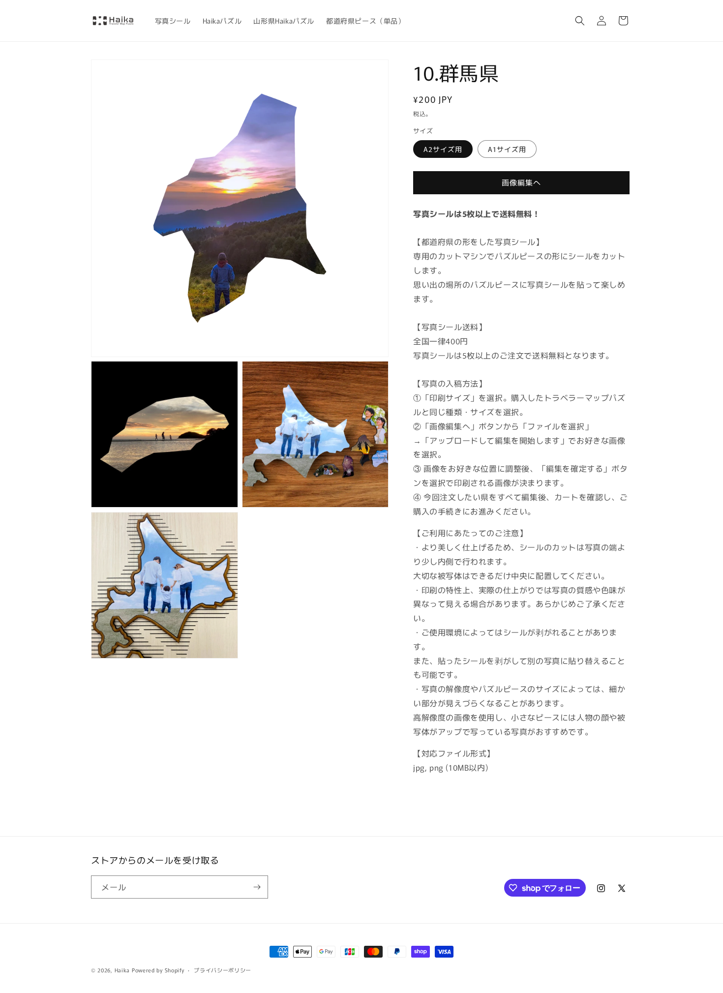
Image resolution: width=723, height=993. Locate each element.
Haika (122, 970)
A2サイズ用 (442, 149)
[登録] (257, 887)
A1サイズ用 (507, 149)
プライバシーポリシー (222, 970)
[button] (580, 20)
